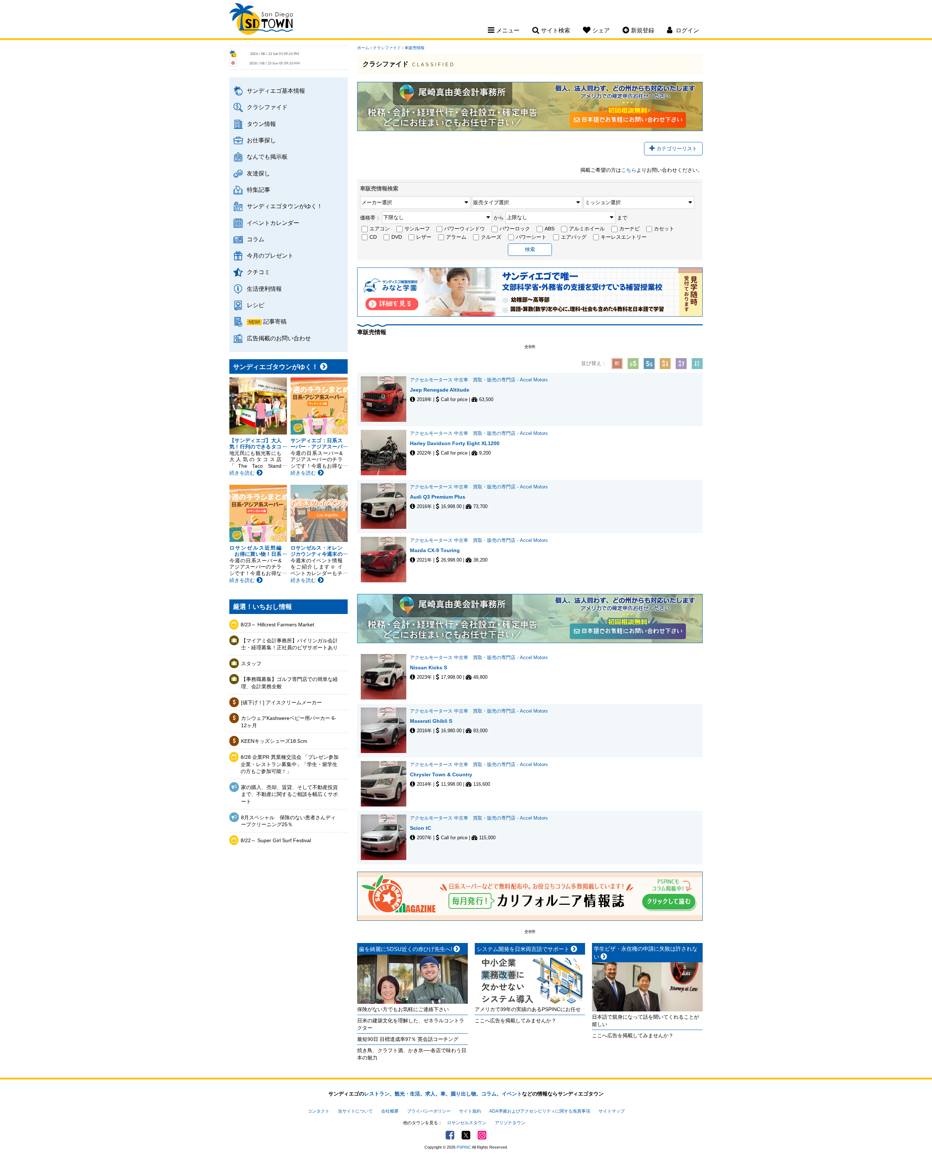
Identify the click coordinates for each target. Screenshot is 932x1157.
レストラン (377, 1094)
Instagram (482, 1135)
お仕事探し (261, 140)
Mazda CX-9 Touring (435, 550)
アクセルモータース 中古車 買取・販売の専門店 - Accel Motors (479, 380)
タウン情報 (261, 123)
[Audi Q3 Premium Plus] (385, 506)
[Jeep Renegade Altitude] (385, 399)
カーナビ (629, 228)
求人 (430, 1094)
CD (373, 237)
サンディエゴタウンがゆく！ (285, 206)
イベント (512, 1094)
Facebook (450, 1135)
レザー (423, 237)
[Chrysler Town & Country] (385, 784)
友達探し (258, 173)
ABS (549, 228)
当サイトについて (355, 1111)
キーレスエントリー (624, 237)
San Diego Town (261, 20)
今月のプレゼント (270, 255)
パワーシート (531, 237)
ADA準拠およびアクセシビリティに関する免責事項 (539, 1111)
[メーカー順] (697, 363)
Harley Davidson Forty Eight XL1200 (454, 443)
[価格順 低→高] (633, 363)
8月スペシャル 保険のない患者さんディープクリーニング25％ (288, 821)
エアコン (380, 228)
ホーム (363, 47)
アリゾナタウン (510, 1122)
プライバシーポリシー (429, 1111)
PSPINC (464, 1147)
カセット (664, 228)
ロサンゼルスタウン (466, 1122)
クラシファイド (267, 107)
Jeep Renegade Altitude (439, 390)
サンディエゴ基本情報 (276, 90)
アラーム (456, 237)
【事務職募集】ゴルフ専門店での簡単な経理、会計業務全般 (289, 682)
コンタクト (318, 1111)
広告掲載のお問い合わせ (279, 338)
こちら (628, 170)
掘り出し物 (463, 1094)
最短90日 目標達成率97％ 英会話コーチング (407, 1039)
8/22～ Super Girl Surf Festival (276, 840)
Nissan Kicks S (431, 667)
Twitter (466, 1135)
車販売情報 (414, 47)
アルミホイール (587, 228)
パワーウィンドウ (464, 228)
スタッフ (251, 663)
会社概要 (390, 1111)
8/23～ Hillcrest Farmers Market (277, 624)
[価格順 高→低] (649, 363)
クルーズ (491, 237)
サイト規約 (470, 1111)
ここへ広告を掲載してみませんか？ (515, 1020)
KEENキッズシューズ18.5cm (274, 741)
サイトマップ (612, 1111)
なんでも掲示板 (267, 156)
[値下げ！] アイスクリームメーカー (281, 702)
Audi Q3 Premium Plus (437, 497)
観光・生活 (407, 1094)
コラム (255, 239)
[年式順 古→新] (681, 363)
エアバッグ (574, 237)
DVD (396, 237)
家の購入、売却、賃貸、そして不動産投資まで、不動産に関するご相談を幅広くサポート (289, 794)
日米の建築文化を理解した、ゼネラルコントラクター (410, 1024)
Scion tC (420, 828)
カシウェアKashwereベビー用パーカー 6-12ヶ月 (288, 721)
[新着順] (617, 363)
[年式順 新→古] (665, 363)
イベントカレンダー (273, 222)
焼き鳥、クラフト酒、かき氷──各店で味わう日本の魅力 (411, 1054)
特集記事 (258, 189)
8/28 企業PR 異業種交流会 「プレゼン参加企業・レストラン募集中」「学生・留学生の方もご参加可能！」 (290, 764)
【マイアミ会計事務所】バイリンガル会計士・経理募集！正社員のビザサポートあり (289, 644)
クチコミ (258, 272)
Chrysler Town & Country (441, 774)
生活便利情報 (264, 288)
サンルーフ (417, 228)
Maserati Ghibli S (431, 721)
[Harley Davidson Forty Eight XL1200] (385, 452)
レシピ (255, 305)
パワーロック (514, 228)
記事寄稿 (275, 321)
